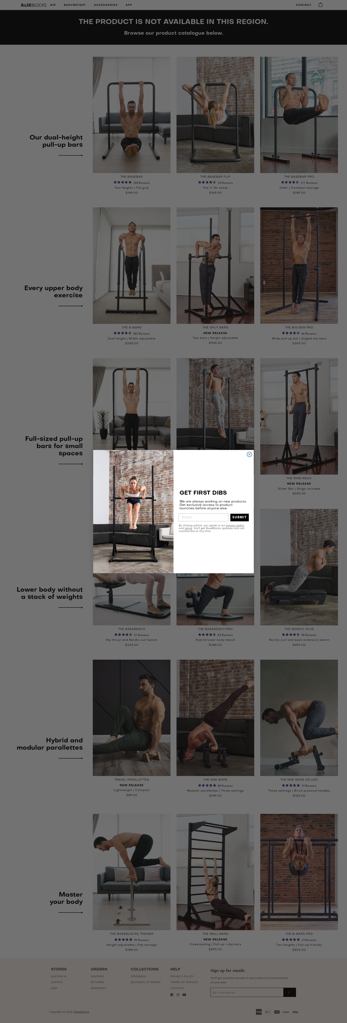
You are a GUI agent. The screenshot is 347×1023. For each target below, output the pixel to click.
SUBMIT (239, 517)
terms (188, 528)
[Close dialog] (249, 454)
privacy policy (235, 525)
